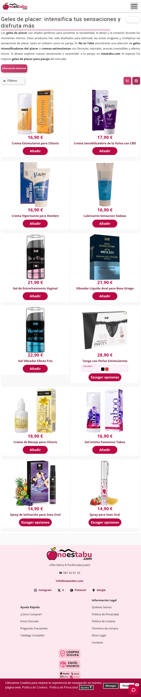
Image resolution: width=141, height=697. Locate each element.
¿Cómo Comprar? (31, 614)
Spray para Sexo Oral (105, 514)
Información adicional (14, 68)
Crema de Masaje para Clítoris (35, 442)
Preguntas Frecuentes (34, 628)
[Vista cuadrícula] (136, 81)
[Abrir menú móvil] (134, 6)
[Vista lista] (127, 81)
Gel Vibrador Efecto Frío (35, 361)
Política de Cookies (103, 621)
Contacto (97, 642)
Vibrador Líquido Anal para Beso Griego (105, 288)
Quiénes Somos (102, 607)
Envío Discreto (29, 621)
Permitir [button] (127, 685)
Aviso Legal (99, 635)
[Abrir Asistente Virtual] (133, 689)
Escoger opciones (105, 377)
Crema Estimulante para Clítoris (35, 143)
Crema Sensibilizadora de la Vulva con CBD (105, 143)
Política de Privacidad (105, 614)
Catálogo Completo (32, 635)
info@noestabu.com (69, 581)
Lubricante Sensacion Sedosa (105, 216)
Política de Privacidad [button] (63, 687)
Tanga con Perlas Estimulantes (104, 361)
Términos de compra (105, 628)
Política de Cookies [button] (34, 687)
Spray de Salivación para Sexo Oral (35, 514)
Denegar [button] (111, 685)
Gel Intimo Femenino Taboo (105, 442)
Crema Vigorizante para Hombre (35, 216)
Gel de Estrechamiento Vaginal (35, 288)
